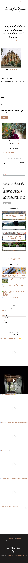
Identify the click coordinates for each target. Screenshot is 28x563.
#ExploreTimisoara (11, 238)
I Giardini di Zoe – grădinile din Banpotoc (14, 247)
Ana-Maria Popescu (8, 152)
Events (3, 315)
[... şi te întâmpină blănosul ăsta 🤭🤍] (14, 408)
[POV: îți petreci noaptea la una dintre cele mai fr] (14, 492)
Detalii (17, 143)
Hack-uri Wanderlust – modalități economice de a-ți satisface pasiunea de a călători (13, 276)
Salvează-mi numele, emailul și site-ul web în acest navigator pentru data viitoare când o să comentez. (13, 111)
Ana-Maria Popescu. (11, 555)
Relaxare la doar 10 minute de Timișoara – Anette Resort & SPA (16, 285)
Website (3, 105)
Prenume (5, 163)
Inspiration (4, 317)
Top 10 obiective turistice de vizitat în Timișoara (14, 237)
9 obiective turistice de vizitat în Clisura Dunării (14, 216)
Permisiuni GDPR (6, 180)
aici (18, 199)
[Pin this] (17, 40)
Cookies (17, 555)
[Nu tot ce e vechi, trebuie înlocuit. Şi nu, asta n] (14, 436)
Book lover (4, 312)
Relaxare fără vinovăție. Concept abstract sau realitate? (16, 298)
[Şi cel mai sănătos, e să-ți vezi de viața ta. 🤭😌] (14, 352)
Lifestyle (4, 320)
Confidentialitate (22, 555)
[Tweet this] (13, 40)
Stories (14, 259)
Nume (4, 168)
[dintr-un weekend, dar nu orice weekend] (14, 520)
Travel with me (14, 217)
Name (2, 97)
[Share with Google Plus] (15, 40)
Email (2, 101)
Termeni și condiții (14, 556)
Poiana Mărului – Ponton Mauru (14, 226)
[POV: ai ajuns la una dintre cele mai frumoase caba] (14, 380)
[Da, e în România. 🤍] (14, 464)
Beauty (3, 310)
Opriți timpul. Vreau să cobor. (14, 258)
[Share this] (11, 40)
